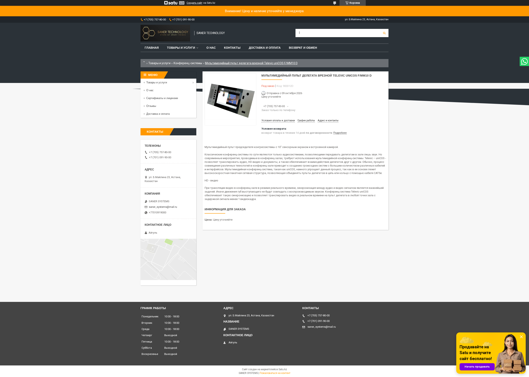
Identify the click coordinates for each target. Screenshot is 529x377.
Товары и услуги (181, 47)
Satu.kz (283, 369)
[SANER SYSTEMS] (165, 33)
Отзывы (151, 106)
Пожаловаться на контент (275, 373)
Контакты (232, 47)
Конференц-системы (188, 63)
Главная (152, 47)
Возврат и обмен (303, 47)
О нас (211, 47)
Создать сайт (194, 2)
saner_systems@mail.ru (163, 206)
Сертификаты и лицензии (162, 98)
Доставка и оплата (265, 47)
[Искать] (384, 33)
